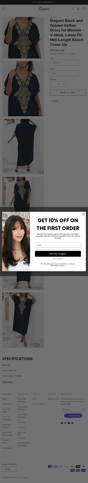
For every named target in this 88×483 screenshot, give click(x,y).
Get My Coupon (58, 253)
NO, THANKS (58, 259)
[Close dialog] (83, 214)
